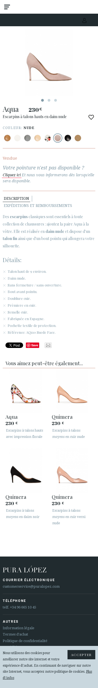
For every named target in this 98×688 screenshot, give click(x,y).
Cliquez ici (12, 175)
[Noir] (67, 138)
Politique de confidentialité (25, 641)
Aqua (11, 416)
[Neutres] (37, 138)
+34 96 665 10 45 (23, 607)
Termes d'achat (15, 634)
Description (16, 198)
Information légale (18, 628)
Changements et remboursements (39, 20)
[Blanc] (17, 138)
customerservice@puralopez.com (31, 586)
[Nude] (57, 138)
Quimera (62, 416)
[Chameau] (7, 138)
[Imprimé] (27, 138)
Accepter (81, 654)
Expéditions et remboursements (38, 205)
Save (34, 345)
